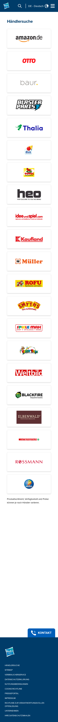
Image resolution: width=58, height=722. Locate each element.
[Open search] (20, 6)
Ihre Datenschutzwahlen (17, 715)
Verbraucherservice (15, 675)
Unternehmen (11, 711)
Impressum (10, 698)
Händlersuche (20, 21)
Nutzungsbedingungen (16, 684)
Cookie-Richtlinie (13, 689)
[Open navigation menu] (53, 6)
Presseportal (12, 693)
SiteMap (9, 670)
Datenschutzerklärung (17, 679)
